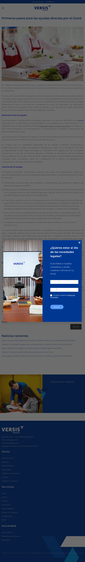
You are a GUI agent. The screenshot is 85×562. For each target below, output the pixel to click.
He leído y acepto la (62, 296)
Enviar (57, 307)
